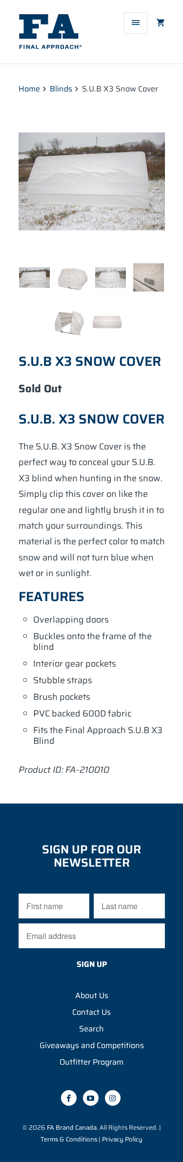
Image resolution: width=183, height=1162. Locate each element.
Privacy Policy (122, 1139)
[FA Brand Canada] (58, 35)
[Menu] (135, 23)
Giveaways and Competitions (92, 1045)
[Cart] (156, 23)
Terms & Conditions (69, 1139)
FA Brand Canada (72, 1127)
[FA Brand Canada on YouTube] (91, 1098)
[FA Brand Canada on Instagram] (113, 1098)
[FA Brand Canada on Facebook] (69, 1098)
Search (91, 1029)
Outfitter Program (91, 1062)
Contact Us (91, 1012)
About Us (91, 995)
